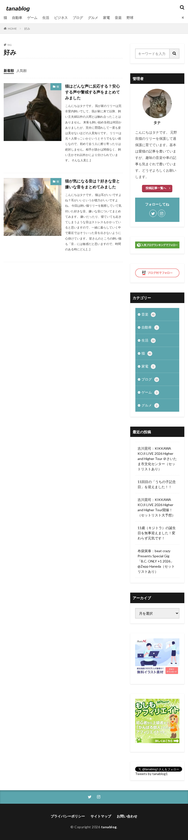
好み (27, 28)
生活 (45, 17)
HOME (12, 28)
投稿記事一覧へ (156, 188)
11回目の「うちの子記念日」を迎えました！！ (157, 484)
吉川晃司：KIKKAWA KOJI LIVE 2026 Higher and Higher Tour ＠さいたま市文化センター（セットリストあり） (157, 458)
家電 (106, 17)
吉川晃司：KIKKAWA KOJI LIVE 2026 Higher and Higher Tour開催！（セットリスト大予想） (156, 507)
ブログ (78, 17)
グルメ (93, 17)
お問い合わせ (127, 816)
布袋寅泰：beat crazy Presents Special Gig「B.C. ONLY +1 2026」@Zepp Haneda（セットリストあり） (156, 561)
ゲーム (32, 17)
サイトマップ (101, 816)
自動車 (17, 17)
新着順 (9, 70)
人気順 (21, 70)
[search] (174, 54)
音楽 (118, 17)
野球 (130, 17)
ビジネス (61, 17)
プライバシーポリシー (68, 816)
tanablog (109, 827)
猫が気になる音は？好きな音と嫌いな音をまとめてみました (92, 183)
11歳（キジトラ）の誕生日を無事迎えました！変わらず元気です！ (157, 533)
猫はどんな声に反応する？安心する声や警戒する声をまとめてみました (92, 92)
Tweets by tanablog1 (151, 774)
